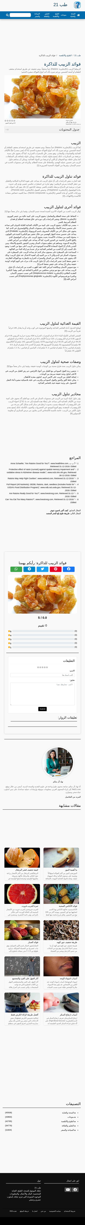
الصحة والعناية (72, 15)
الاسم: (72, 671)
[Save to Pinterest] (56, 569)
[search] (7, 15)
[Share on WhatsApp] (16, 569)
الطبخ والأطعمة (56, 15)
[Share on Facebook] (69, 569)
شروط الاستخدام (69, 1211)
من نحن (43, 1211)
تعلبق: (72, 680)
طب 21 (77, 55)
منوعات (63, 15)
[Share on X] (42, 569)
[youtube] (68, 1189)
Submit (42, 709)
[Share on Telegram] (29, 569)
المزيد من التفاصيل (73, 797)
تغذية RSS (13, 1211)
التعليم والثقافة (46, 15)
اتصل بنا (34, 1211)
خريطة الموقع (24, 1211)
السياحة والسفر (37, 15)
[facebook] (75, 1189)
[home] (78, 15)
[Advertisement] (42, 35)
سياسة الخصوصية (55, 1211)
